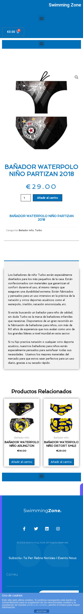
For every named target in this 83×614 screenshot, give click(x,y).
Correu (12, 574)
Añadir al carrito (47, 197)
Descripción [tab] (17, 265)
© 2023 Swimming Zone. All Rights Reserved (42, 542)
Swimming (42, 510)
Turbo (38, 230)
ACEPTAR (41, 611)
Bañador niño (26, 230)
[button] (41, 18)
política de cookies (37, 605)
